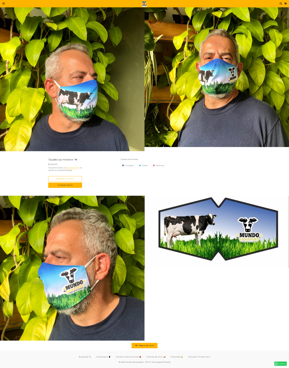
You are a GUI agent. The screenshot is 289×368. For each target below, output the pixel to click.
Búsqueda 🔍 (85, 357)
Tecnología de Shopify (160, 362)
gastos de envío (73, 168)
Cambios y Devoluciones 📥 (128, 357)
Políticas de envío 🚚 (156, 357)
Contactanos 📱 (103, 357)
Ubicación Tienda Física (199, 357)
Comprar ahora (65, 185)
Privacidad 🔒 (177, 357)
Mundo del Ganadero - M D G (138, 362)
